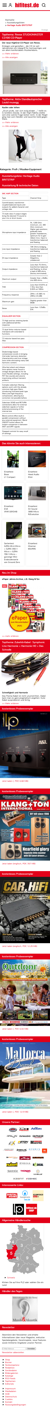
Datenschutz (11, 1396)
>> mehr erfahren (10, 636)
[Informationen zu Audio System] (24, 1130)
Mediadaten (10, 1391)
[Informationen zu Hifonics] (34, 1150)
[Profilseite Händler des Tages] (25, 1309)
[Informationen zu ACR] (12, 1130)
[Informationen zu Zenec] (31, 1179)
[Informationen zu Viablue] (38, 1173)
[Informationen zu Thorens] (25, 1171)
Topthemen (10, 1381)
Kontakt (8, 1402)
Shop (7, 1359)
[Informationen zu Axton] (36, 1129)
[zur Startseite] (27, 5)
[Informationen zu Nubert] (11, 1165)
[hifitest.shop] (31, 1214)
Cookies (9, 1399)
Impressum (10, 1388)
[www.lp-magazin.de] (18, 1214)
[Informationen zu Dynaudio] (25, 1136)
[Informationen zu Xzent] (18, 1179)
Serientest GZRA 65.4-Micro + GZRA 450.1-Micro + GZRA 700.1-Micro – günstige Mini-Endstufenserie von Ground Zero (12, 553)
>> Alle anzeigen (10, 57)
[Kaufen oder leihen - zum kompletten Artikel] (25, 146)
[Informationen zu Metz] (25, 1158)
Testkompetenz (12, 1365)
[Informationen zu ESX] (12, 1144)
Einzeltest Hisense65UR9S (32, 546)
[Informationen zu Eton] (23, 1142)
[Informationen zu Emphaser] (38, 1137)
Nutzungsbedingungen (15, 1404)
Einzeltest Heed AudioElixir (33, 474)
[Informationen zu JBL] (44, 1151)
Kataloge (9, 1375)
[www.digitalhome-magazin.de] (11, 1200)
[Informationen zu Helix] (21, 1150)
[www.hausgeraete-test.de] (25, 1200)
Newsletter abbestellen (13, 1352)
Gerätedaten (11, 1370)
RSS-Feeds (10, 1378)
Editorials (9, 1383)
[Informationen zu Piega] (25, 1164)
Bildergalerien (11, 1373)
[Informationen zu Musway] (38, 1157)
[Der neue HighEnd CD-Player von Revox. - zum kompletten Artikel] (25, 78)
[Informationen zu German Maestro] (36, 1142)
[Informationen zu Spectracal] (12, 1171)
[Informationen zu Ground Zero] (8, 1150)
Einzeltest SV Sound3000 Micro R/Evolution (33, 510)
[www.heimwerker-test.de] (38, 1200)
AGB (7, 1394)
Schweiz (11, 1277)
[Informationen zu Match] (11, 1157)
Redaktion (9, 1367)
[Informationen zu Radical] (38, 1165)
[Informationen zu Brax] (11, 1136)
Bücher (8, 1362)
